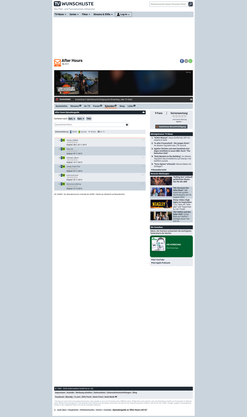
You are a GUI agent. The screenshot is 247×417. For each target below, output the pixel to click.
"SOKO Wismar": (172, 139)
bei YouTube (158, 260)
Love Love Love (72, 175)
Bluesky (69, 397)
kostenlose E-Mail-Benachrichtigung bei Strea (95, 99)
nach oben (61, 410)
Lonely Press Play (73, 166)
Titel (89, 118)
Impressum (60, 392)
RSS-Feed (86, 397)
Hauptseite (73, 410)
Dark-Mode (110, 397)
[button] (182, 61)
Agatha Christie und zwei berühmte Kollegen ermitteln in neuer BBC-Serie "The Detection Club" (172, 150)
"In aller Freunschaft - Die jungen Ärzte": (172, 144)
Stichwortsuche (87, 410)
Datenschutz (99, 392)
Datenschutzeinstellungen (119, 392)
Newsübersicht (159, 170)
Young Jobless (72, 140)
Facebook (59, 397)
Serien (99, 410)
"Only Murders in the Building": (172, 158)
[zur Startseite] (73, 3)
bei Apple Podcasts (161, 263)
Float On (69, 149)
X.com (77, 397)
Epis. (71, 118)
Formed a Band (72, 158)
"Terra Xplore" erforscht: (172, 165)
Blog (135, 392)
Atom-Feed (98, 397)
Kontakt (70, 392)
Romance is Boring (73, 184)
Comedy (107, 410)
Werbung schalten (84, 392)
